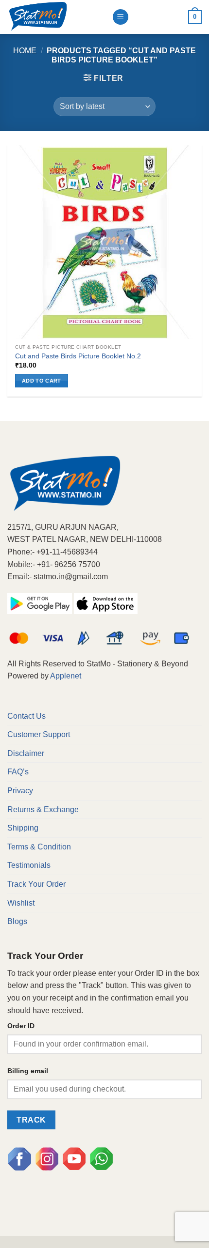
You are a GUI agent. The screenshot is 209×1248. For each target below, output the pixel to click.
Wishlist (21, 903)
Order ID (21, 1026)
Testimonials (29, 865)
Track (31, 1120)
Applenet (65, 676)
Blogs (17, 921)
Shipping (22, 828)
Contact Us (26, 716)
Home (24, 50)
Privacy (20, 790)
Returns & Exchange (43, 809)
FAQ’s (18, 772)
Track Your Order (36, 884)
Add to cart (41, 381)
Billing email (27, 1071)
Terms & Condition (39, 847)
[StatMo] (55, 17)
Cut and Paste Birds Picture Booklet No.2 (78, 356)
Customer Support (38, 734)
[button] (103, 78)
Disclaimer (25, 753)
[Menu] (120, 17)
